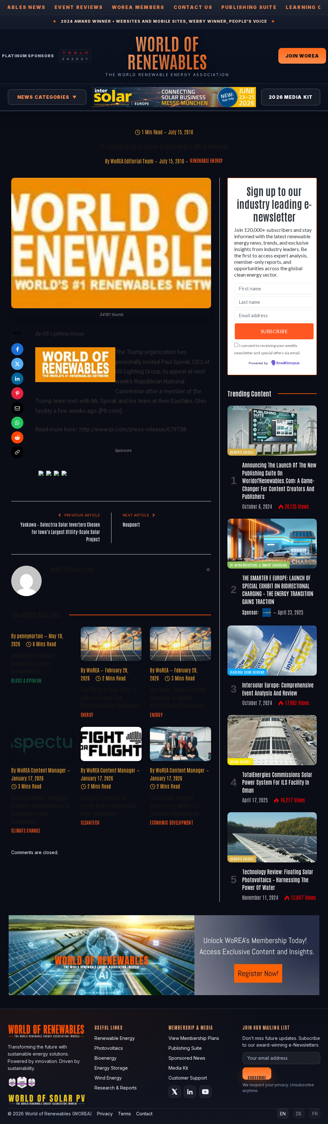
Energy (87, 715)
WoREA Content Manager (41, 770)
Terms (124, 1113)
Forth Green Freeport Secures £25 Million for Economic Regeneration (174, 805)
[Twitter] (17, 364)
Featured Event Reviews (247, 672)
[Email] (17, 408)
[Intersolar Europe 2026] (174, 97)
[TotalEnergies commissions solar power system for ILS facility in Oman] (272, 740)
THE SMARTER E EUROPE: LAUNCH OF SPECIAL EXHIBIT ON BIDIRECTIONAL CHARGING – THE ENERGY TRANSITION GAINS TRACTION (277, 589)
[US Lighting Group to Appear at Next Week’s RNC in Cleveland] (111, 243)
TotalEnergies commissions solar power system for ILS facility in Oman (277, 782)
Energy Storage (111, 1068)
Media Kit (178, 1068)
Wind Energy (108, 1078)
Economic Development (171, 822)
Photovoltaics (108, 1048)
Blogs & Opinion (26, 680)
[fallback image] (164, 955)
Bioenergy (105, 1058)
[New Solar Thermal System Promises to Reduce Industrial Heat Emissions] (180, 644)
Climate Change (25, 830)
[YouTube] (205, 1092)
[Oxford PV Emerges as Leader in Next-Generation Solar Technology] (111, 744)
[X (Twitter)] (174, 1092)
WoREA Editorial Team (132, 161)
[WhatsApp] (17, 423)
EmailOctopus (287, 363)
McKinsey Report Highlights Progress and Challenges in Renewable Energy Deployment (40, 809)
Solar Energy (240, 761)
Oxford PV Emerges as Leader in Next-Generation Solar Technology (108, 805)
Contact (144, 1113)
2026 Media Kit (291, 97)
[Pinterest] (17, 393)
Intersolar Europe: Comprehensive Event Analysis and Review (278, 688)
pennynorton (30, 636)
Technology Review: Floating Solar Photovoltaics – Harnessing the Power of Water (277, 879)
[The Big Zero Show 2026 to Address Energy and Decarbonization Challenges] (111, 644)
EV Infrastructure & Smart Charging (258, 564)
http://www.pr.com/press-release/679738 (132, 429)
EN (283, 1113)
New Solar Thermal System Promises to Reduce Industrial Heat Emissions (178, 697)
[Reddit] (17, 437)
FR (315, 1113)
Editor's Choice (242, 452)
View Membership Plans (193, 1038)
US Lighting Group (63, 334)
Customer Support (187, 1078)
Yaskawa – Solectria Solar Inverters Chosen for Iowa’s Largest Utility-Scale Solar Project (60, 531)
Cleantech (90, 822)
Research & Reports (115, 1087)
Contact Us (193, 7)
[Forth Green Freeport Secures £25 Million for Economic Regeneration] (180, 744)
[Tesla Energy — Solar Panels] (75, 56)
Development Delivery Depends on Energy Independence (33, 663)
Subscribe (257, 1077)
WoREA (92, 670)
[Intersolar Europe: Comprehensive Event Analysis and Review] (272, 650)
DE (299, 1113)
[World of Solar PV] (47, 1101)
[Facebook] (17, 349)
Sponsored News (186, 1058)
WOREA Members (138, 7)
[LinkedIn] (17, 379)
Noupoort (131, 524)
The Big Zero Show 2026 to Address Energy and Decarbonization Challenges (110, 697)
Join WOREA (302, 56)
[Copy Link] (17, 452)
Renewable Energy (206, 160)
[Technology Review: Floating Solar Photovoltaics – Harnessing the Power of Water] (272, 837)
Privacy (105, 1113)
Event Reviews (78, 7)
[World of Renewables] (22, 1083)
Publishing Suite (249, 7)
